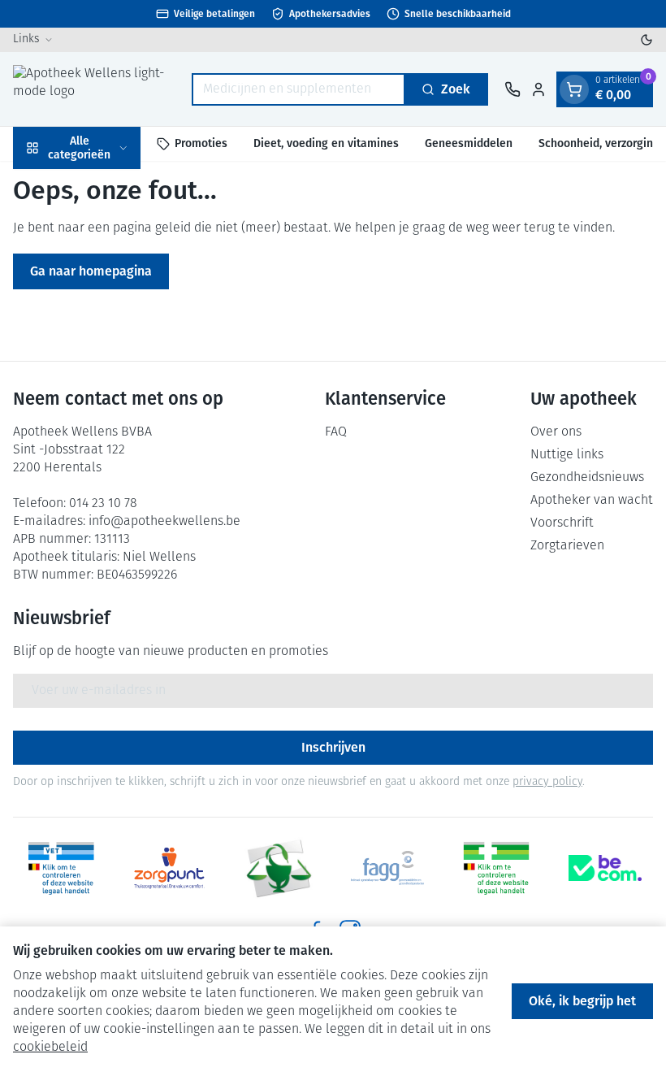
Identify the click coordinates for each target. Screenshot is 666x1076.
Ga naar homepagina (91, 271)
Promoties (201, 143)
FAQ (336, 432)
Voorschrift (562, 523)
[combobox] (298, 89)
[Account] (538, 89)
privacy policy (547, 782)
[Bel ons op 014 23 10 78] (512, 89)
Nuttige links (566, 455)
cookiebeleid (50, 1047)
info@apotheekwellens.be (164, 521)
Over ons (556, 432)
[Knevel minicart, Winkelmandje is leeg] (574, 89)
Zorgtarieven (567, 546)
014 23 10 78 (103, 503)
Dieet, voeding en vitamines (326, 143)
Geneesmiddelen (468, 143)
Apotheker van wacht (591, 500)
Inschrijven (333, 747)
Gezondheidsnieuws (587, 477)
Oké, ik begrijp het (582, 1001)
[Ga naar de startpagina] (94, 89)
